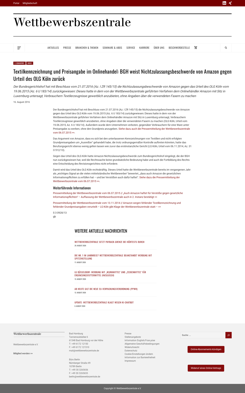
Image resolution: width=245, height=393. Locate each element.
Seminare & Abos (112, 47)
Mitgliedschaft (30, 3)
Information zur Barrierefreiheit (140, 357)
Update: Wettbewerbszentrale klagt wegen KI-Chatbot (104, 302)
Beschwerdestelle (179, 47)
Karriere (144, 47)
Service (130, 47)
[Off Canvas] (19, 48)
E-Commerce (19, 63)
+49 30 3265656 (80, 369)
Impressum (130, 360)
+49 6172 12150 (80, 343)
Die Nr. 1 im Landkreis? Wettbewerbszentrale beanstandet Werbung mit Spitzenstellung (113, 257)
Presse (67, 47)
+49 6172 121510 (80, 347)
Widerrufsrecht (132, 347)
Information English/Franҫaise (140, 340)
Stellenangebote (133, 337)
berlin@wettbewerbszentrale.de (84, 376)
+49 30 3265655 (79, 373)
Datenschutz (131, 350)
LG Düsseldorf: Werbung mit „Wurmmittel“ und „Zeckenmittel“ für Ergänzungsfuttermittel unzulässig (110, 273)
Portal (16, 3)
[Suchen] (228, 335)
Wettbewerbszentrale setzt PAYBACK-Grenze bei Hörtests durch (109, 242)
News (30, 63)
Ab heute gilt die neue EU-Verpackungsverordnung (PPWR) (106, 289)
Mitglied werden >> (23, 353)
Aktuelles (53, 47)
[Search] (226, 47)
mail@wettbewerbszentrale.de (84, 350)
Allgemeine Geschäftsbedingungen (142, 343)
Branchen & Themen (86, 47)
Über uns (159, 47)
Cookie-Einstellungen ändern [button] (139, 354)
